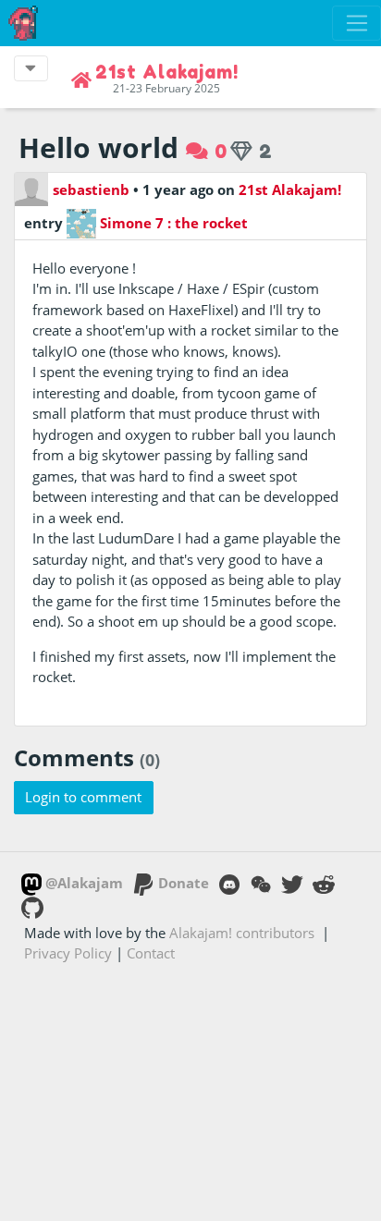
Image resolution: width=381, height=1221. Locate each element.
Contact (151, 953)
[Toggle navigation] (356, 23)
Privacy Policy (68, 953)
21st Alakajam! (290, 189)
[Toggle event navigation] (31, 68)
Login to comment (83, 797)
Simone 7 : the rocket (172, 223)
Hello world (98, 147)
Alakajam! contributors (241, 932)
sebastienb (91, 189)
